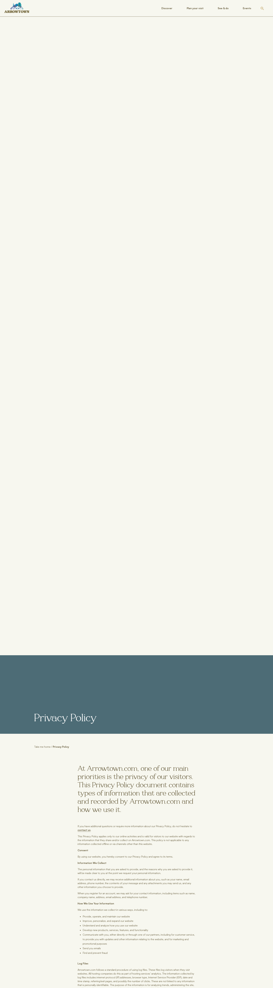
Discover (166, 8)
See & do (223, 8)
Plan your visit (195, 8)
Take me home (42, 746)
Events (247, 8)
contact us (84, 830)
